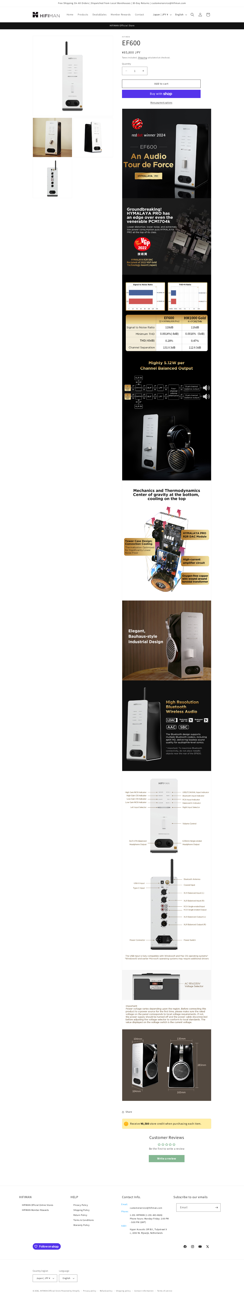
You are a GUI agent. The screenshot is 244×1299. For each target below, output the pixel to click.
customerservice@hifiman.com (146, 1207)
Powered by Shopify (70, 1291)
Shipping (142, 57)
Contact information (144, 1291)
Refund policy (106, 1291)
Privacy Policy (80, 1205)
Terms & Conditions (83, 1220)
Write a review (166, 1158)
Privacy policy (89, 1291)
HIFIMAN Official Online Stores (37, 1205)
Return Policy (80, 1215)
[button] (192, 15)
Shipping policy (123, 1291)
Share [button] (129, 1111)
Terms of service (164, 1291)
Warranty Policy (81, 1225)
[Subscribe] (216, 1207)
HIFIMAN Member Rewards (35, 1210)
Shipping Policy (81, 1210)
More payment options (161, 102)
